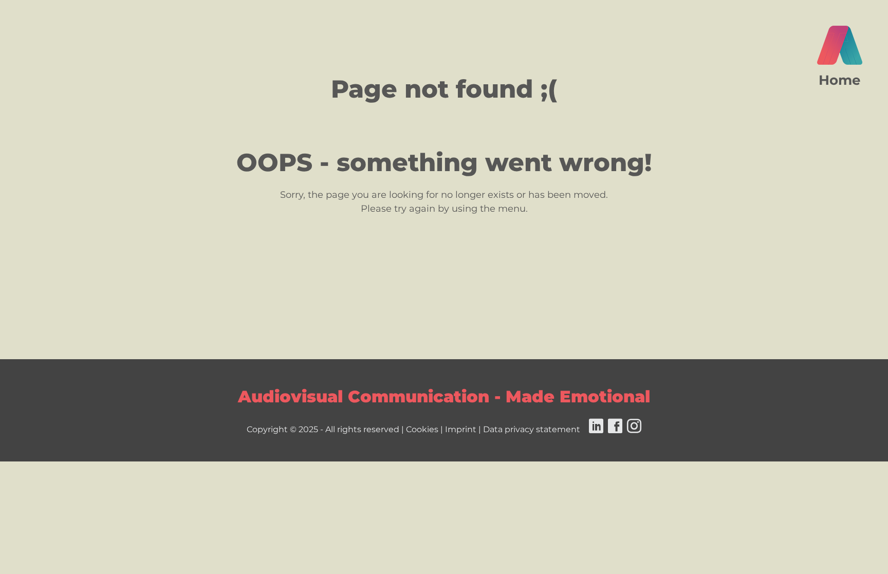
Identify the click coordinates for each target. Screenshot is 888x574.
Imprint (460, 429)
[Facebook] (613, 429)
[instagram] (632, 429)
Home (839, 79)
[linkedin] (594, 429)
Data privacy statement (531, 429)
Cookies (422, 429)
